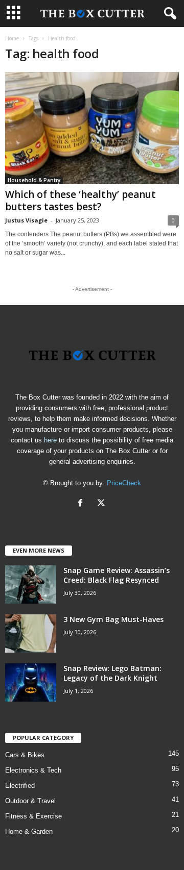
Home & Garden (29, 831)
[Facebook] (82, 504)
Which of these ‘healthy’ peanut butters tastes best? (80, 200)
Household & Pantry (34, 180)
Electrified (20, 785)
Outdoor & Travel (30, 801)
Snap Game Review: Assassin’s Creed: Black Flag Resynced (116, 575)
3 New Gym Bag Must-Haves (113, 619)
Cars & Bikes (24, 755)
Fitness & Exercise (33, 816)
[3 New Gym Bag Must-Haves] (30, 633)
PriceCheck (124, 483)
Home (12, 38)
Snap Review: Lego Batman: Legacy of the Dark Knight (112, 673)
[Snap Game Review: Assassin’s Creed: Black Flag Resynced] (30, 584)
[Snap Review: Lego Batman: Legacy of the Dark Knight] (30, 682)
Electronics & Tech (33, 770)
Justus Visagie (26, 220)
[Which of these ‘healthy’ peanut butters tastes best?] (92, 128)
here (50, 440)
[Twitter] (102, 504)
